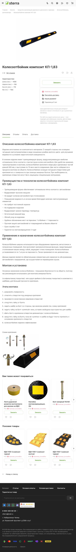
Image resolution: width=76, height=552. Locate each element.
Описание (6, 134)
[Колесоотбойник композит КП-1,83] (38, 39)
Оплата (25, 134)
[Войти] (57, 3)
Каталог (5, 488)
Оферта (22, 546)
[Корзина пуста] (72, 3)
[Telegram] (9, 505)
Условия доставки (46, 488)
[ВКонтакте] (4, 505)
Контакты (61, 488)
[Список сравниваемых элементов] (62, 3)
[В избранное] (63, 73)
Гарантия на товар (9, 492)
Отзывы (16, 134)
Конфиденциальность (9, 546)
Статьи (16, 488)
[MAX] (17, 505)
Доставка (34, 134)
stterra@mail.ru (7, 514)
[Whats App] (13, 505)
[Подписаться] (70, 498)
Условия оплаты (28, 488)
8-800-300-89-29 (9, 511)
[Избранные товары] (67, 3)
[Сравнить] (67, 73)
